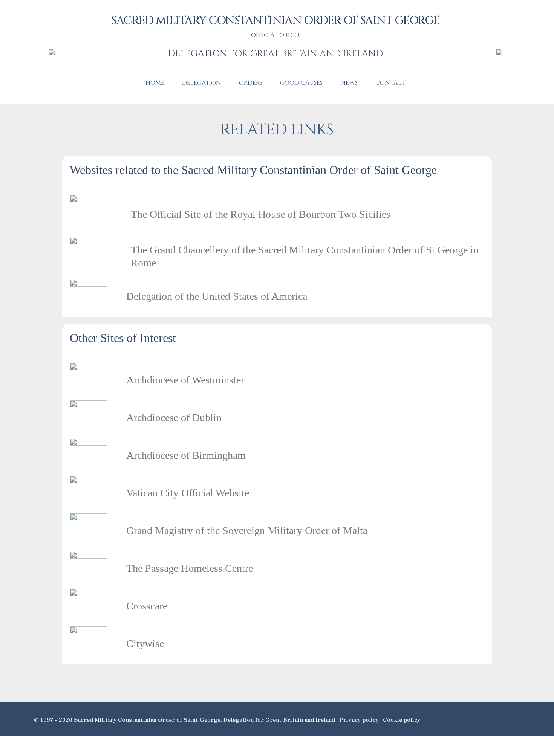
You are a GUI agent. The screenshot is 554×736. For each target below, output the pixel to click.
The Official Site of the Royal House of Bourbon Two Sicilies (260, 214)
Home (154, 83)
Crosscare (146, 606)
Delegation (201, 83)
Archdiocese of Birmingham (186, 455)
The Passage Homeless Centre (189, 568)
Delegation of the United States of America (216, 296)
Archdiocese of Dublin (174, 417)
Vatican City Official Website (187, 493)
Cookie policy (401, 719)
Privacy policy (359, 719)
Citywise (145, 643)
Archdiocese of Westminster (185, 380)
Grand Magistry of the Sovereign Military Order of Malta (246, 530)
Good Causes (301, 83)
